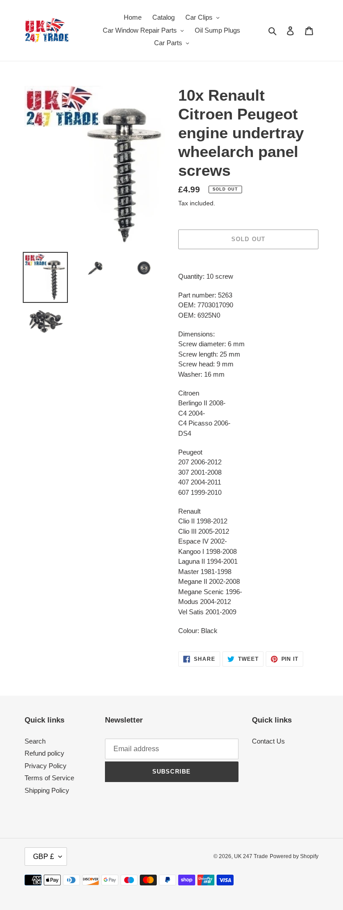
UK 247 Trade (251, 856)
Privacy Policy (46, 766)
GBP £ (43, 856)
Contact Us (268, 741)
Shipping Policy (47, 790)
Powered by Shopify (294, 856)
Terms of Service (49, 778)
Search (35, 741)
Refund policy (44, 753)
